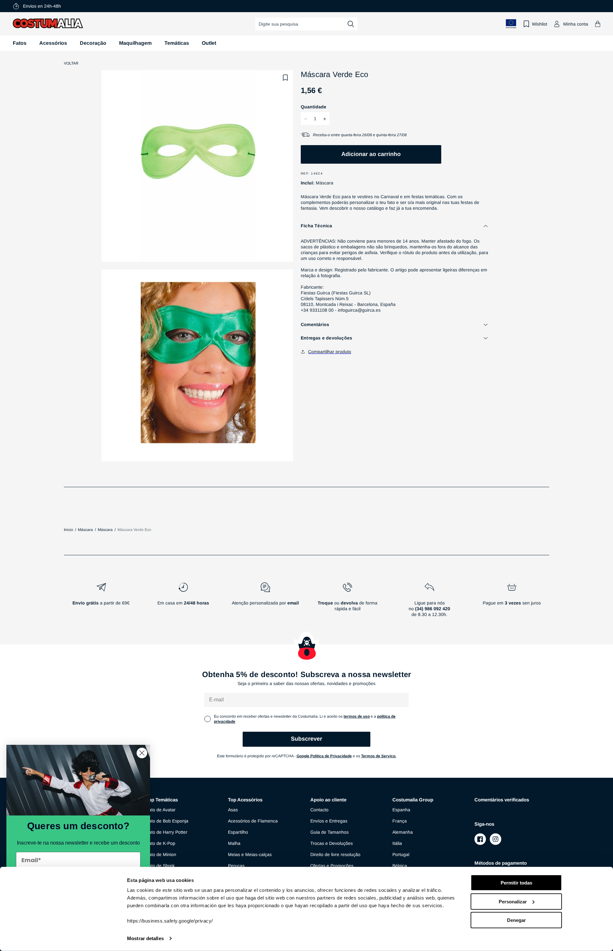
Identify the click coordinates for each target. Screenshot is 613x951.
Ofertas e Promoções (331, 865)
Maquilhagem (135, 43)
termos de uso (357, 716)
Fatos (19, 43)
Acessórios (53, 43)
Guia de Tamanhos (329, 832)
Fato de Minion (161, 854)
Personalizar (513, 901)
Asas (233, 809)
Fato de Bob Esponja (167, 820)
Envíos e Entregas (328, 820)
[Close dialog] (142, 753)
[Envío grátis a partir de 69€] (101, 602)
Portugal (400, 854)
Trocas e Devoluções (331, 843)
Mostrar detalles (145, 938)
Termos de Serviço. (378, 756)
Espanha (401, 809)
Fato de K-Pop (160, 843)
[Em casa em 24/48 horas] (183, 602)
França (399, 820)
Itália (397, 843)
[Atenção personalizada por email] (265, 602)
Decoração (93, 43)
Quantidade (313, 107)
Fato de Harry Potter (166, 832)
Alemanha (402, 832)
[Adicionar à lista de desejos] (285, 77)
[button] (597, 23)
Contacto (319, 809)
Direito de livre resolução (335, 854)
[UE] (511, 24)
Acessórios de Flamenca (253, 820)
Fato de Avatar (161, 809)
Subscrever (306, 739)
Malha (234, 843)
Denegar (516, 920)
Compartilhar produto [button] (329, 351)
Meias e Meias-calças (250, 854)
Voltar (71, 63)
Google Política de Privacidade (324, 756)
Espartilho (238, 832)
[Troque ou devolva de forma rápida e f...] (347, 602)
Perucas (236, 865)
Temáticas (176, 43)
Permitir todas (516, 882)
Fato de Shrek (160, 865)
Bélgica (399, 865)
